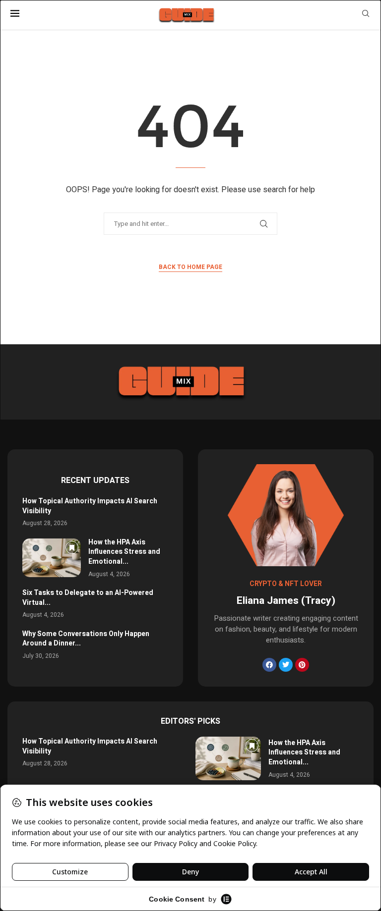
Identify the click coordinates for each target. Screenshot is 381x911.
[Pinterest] (302, 665)
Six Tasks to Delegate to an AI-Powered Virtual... (87, 598)
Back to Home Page (190, 267)
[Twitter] (286, 665)
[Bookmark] (71, 547)
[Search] (366, 15)
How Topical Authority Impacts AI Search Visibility (89, 506)
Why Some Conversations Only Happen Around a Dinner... (85, 639)
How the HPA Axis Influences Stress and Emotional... (124, 552)
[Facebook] (269, 665)
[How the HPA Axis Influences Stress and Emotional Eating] (51, 557)
